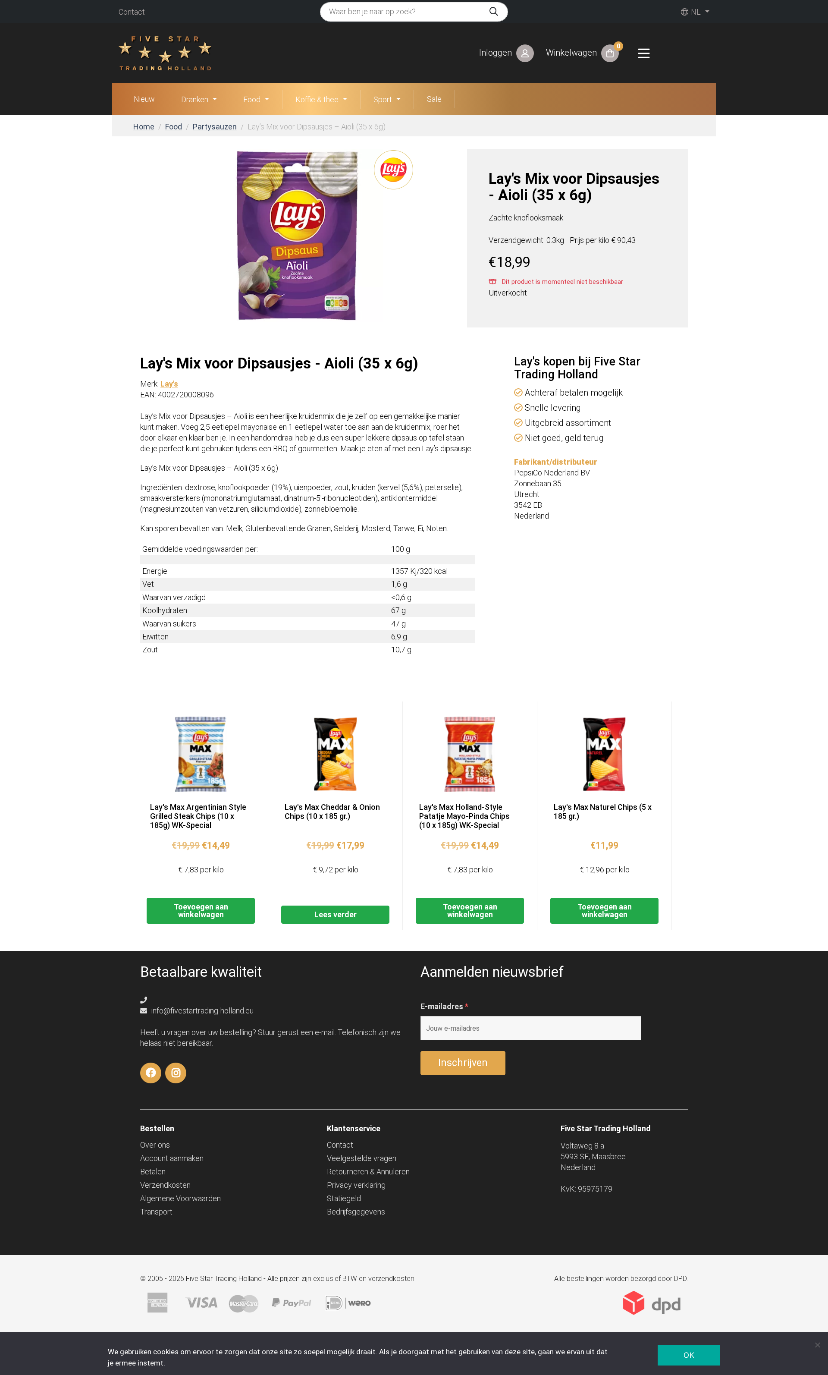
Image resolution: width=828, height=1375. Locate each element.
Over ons (155, 1144)
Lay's (169, 383)
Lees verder (335, 914)
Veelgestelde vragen (361, 1158)
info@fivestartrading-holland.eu (202, 1010)
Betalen (153, 1171)
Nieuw (144, 99)
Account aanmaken (172, 1158)
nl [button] (695, 11)
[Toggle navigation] (644, 53)
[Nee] (817, 1344)
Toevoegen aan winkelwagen (201, 910)
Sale (434, 99)
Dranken (194, 99)
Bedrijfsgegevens (356, 1211)
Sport (382, 99)
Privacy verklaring (356, 1184)
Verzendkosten (165, 1184)
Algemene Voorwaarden (180, 1198)
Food (251, 99)
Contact (132, 11)
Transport (156, 1211)
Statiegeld (344, 1198)
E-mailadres (444, 1006)
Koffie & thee (317, 99)
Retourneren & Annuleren (368, 1171)
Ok (689, 1355)
